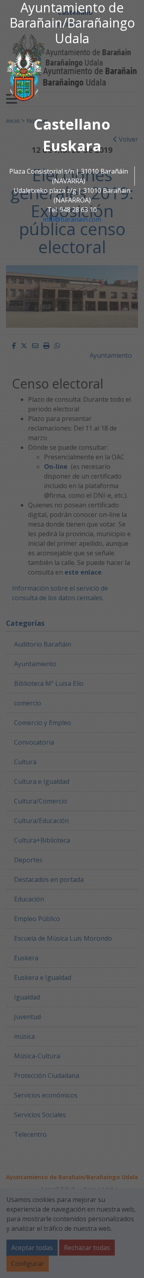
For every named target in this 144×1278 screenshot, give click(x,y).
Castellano (72, 124)
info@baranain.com (72, 219)
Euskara (72, 146)
